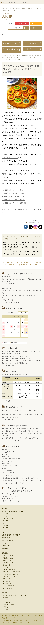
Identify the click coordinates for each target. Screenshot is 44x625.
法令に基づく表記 (8, 604)
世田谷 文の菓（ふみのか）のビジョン (15, 595)
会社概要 (4, 592)
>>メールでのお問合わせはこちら (12, 302)
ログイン (37, 23)
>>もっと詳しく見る (8, 365)
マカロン (6, 528)
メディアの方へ (8, 588)
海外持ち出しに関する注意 (11, 572)
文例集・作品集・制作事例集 (11, 535)
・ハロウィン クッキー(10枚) (13, 193)
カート (37, 28)
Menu (4, 35)
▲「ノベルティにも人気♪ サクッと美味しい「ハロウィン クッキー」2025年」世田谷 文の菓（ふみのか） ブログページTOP (22, 265)
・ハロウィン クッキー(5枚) (13, 190)
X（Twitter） (6, 545)
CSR (4, 600)
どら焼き (6, 514)
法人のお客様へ (8, 583)
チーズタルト (7, 521)
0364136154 (10, 470)
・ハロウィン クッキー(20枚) (13, 196)
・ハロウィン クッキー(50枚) (13, 200)
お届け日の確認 (8, 555)
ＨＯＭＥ (4, 508)
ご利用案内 (5, 553)
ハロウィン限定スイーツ (11, 129)
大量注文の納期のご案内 (10, 558)
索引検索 (6, 609)
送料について (7, 560)
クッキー (6, 525)
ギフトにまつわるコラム (10, 50)
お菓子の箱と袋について (10, 569)
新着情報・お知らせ (10, 43)
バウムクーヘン (8, 518)
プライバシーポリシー (10, 602)
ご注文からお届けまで (10, 576)
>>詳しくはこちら (7, 300)
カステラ (6, 516)
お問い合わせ (22, 23)
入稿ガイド (6, 579)
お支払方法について (9, 562)
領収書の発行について (10, 565)
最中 (4, 523)
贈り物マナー (31, 49)
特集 (3, 532)
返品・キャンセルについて (11, 574)
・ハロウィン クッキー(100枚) (14, 203)
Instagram (5, 543)
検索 (25, 28)
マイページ (10, 23)
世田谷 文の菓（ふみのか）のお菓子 (13, 511)
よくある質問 (31, 43)
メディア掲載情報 (7, 540)
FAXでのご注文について (10, 567)
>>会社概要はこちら (8, 475)
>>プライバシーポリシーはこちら (12, 440)
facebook (5, 548)
